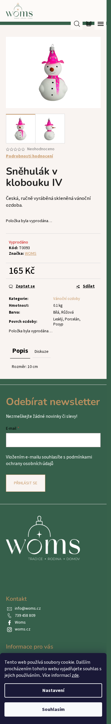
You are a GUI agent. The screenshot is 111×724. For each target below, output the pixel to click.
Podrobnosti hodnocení (29, 156)
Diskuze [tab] (42, 352)
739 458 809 (25, 616)
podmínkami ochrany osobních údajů (49, 460)
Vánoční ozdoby (66, 298)
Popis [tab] (20, 350)
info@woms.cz (28, 608)
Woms (20, 622)
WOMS (30, 254)
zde (75, 675)
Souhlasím (53, 709)
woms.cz (22, 629)
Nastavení (53, 690)
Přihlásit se (25, 483)
